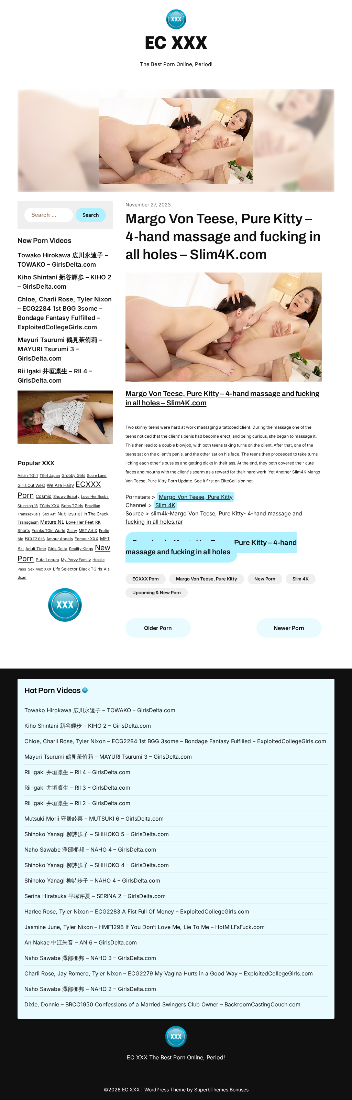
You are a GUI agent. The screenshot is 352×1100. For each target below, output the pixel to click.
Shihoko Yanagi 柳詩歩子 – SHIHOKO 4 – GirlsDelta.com (96, 865)
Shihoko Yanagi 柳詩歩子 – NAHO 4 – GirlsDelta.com (92, 880)
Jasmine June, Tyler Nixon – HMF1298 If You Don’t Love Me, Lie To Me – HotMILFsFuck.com (144, 926)
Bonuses (239, 1089)
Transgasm (28, 522)
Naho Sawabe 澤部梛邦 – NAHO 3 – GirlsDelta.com (90, 957)
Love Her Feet (80, 522)
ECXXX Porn (145, 578)
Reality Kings (81, 548)
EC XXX (176, 44)
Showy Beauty (66, 496)
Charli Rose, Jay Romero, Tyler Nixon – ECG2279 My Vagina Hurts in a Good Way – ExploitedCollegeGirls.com (168, 973)
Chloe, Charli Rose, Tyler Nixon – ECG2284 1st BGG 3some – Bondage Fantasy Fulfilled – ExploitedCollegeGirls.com (175, 741)
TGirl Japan (50, 475)
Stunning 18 (28, 505)
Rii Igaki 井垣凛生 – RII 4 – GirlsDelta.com (77, 772)
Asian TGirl (28, 475)
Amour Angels (59, 538)
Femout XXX (86, 538)
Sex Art (49, 514)
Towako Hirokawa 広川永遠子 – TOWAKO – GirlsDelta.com (99, 710)
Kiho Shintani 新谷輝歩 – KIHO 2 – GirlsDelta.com (87, 725)
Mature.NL (52, 522)
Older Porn (158, 627)
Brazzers (35, 538)
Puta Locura (47, 559)
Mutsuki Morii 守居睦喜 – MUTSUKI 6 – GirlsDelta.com (94, 818)
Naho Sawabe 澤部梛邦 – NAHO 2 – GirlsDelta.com (90, 988)
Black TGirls (90, 569)
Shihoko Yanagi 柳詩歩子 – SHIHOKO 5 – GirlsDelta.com (96, 834)
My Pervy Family (76, 559)
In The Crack (96, 513)
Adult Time (35, 548)
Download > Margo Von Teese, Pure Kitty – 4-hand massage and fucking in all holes (211, 547)
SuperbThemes (211, 1089)
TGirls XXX (49, 505)
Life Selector (65, 569)
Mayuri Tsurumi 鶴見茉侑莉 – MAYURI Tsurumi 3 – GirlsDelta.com (60, 349)
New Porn (264, 578)
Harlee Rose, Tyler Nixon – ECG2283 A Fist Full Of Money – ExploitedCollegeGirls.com (136, 911)
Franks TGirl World (48, 530)
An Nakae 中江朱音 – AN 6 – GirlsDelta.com (80, 942)
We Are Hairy (60, 485)
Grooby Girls (73, 475)
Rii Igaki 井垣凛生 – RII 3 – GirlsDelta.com (77, 787)
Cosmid (44, 496)
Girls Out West (31, 485)
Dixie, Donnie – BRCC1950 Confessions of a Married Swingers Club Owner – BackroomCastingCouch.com (162, 1004)
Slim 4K (165, 505)
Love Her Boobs (95, 496)
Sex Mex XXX (39, 569)
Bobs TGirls (72, 505)
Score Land (97, 475)
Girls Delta (57, 548)
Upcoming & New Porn (156, 592)
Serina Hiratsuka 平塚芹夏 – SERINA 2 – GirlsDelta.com (95, 896)
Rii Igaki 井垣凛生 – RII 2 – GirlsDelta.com (77, 803)
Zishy (72, 530)
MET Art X (88, 530)
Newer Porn (289, 627)
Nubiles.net (69, 513)
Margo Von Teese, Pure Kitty (196, 496)
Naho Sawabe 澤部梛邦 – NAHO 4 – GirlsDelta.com (90, 849)
